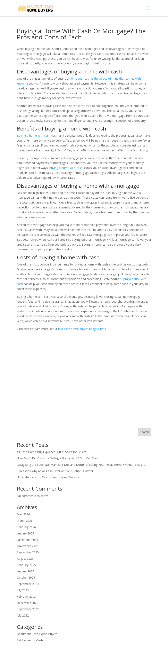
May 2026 (23, 514)
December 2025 (27, 540)
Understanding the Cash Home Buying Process (48, 477)
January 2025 (25, 571)
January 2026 (25, 533)
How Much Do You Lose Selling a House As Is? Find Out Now (57, 458)
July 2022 (23, 615)
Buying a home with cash (33, 135)
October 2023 (26, 577)
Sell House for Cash (30, 640)
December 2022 (27, 603)
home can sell (37, 217)
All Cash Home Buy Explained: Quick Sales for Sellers (51, 452)
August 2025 (25, 559)
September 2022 (28, 609)
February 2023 (26, 596)
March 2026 (25, 521)
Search (144, 432)
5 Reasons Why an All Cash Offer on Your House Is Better (55, 471)
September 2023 (28, 584)
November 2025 (27, 546)
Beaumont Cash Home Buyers (37, 634)
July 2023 (23, 590)
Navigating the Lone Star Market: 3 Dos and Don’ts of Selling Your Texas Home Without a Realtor (81, 465)
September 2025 (28, 552)
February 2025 (26, 565)
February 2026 (26, 527)
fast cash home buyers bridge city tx (82, 329)
